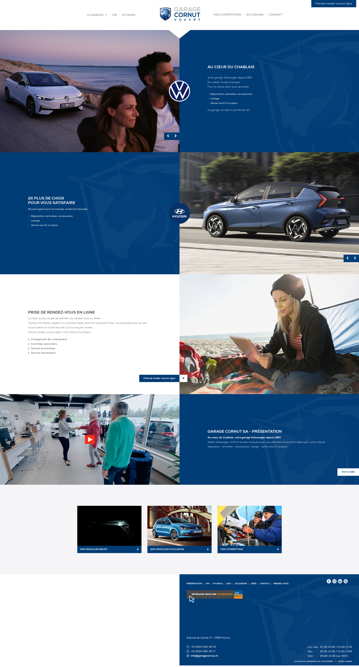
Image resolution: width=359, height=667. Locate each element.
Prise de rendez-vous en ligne (159, 378)
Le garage (95, 15)
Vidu (228, 584)
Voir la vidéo (348, 472)
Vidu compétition (227, 14)
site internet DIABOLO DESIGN (337, 661)
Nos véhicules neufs (93, 549)
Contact (275, 14)
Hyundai (128, 15)
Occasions (255, 14)
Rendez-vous (280, 584)
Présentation (194, 584)
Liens (253, 584)
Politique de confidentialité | (307, 661)
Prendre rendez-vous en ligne (334, 3)
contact (265, 584)
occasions (241, 584)
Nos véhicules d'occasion (167, 549)
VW (114, 15)
